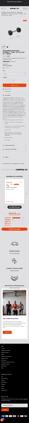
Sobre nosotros (4, 358)
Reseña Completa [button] (10, 201)
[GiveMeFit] (14, 8)
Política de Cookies (5, 364)
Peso (4, 70)
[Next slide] (26, 193)
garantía (15, 163)
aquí (18, 287)
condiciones (16, 253)
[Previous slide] (3, 193)
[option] (14, 32)
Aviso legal (3, 360)
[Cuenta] (23, 8)
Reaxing (3, 384)
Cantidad (5, 77)
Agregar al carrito (14, 85)
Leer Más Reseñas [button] (14, 207)
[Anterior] (2, 3)
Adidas (2, 386)
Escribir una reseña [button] (14, 229)
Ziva (2, 376)
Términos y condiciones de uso (7, 362)
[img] (9, 182)
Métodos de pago (5, 352)
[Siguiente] (27, 3)
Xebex (2, 388)
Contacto (3, 348)
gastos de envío (15, 58)
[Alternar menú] (2, 8)
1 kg (5, 73)
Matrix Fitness (4, 390)
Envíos (2, 354)
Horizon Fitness (4, 378)
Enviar (5, 409)
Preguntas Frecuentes (6, 350)
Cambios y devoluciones (6, 356)
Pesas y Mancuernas (11, 12)
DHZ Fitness (3, 382)
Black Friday (3, 366)
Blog (2, 367)
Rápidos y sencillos (14, 270)
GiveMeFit (4, 12)
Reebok (3, 380)
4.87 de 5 (18, 213)
